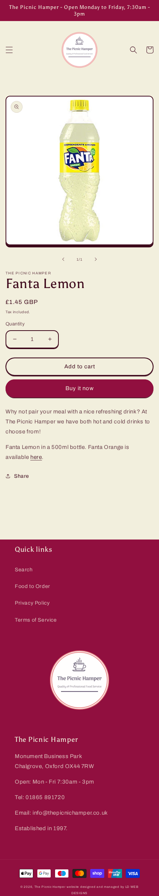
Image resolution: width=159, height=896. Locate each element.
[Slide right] (96, 259)
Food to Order (32, 586)
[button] (9, 50)
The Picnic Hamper (50, 887)
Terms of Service (36, 620)
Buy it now (79, 388)
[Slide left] (63, 259)
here (36, 457)
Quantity (15, 324)
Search (24, 569)
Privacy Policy (32, 603)
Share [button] (21, 476)
